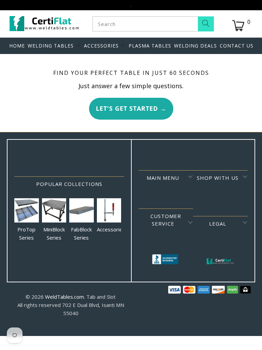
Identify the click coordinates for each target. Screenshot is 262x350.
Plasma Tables (150, 45)
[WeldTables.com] (44, 24)
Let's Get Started (131, 108)
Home (17, 45)
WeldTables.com (64, 296)
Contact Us (236, 45)
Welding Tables (51, 45)
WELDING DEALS (195, 45)
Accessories (102, 45)
